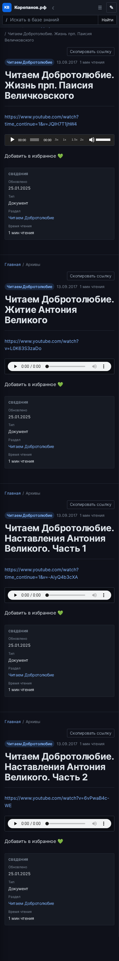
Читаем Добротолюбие (29, 62)
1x (64, 139)
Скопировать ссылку (90, 50)
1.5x (74, 139)
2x (81, 139)
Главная (13, 264)
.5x (56, 139)
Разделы (100, 7)
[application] (59, 140)
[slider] (103, 139)
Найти (107, 19)
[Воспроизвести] (12, 140)
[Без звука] (92, 140)
